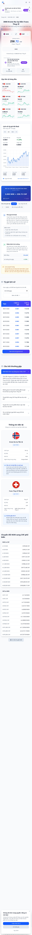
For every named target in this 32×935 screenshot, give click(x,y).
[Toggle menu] (29, 2)
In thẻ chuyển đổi (17, 640)
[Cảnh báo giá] (26, 2)
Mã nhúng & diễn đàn (17, 207)
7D (5, 132)
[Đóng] (29, 911)
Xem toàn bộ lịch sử (22, 178)
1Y (16, 132)
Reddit (7, 207)
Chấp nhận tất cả (16, 923)
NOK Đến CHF (11, 17)
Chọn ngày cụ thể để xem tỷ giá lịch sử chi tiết (14, 287)
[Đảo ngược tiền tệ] (16, 34)
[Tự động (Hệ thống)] (29, 10)
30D (9, 132)
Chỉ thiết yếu (16, 927)
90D (13, 132)
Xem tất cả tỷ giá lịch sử (16, 351)
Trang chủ (3, 17)
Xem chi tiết (15, 295)
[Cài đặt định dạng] (29, 7)
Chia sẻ (14, 203)
